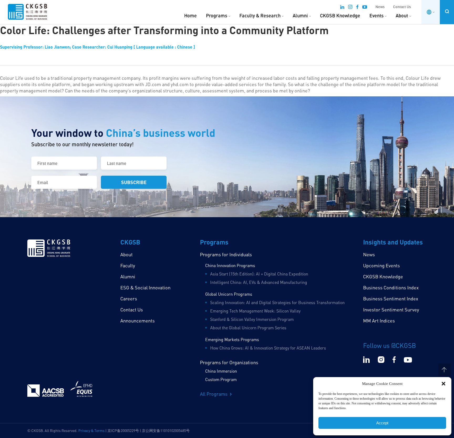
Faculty (127, 265)
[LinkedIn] (342, 7)
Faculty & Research (260, 15)
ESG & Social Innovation (145, 287)
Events (376, 15)
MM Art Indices (379, 321)
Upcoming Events (381, 265)
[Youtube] (364, 7)
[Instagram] (350, 7)
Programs (216, 15)
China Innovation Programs (230, 265)
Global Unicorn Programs (228, 294)
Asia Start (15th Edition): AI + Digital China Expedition (259, 274)
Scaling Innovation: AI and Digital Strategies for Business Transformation (277, 302)
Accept (382, 423)
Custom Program (221, 379)
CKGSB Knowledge (340, 15)
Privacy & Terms (91, 430)
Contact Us (402, 6)
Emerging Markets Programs (232, 339)
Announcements (137, 321)
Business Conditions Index (391, 287)
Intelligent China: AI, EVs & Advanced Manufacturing (258, 282)
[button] (443, 383)
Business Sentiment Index (390, 298)
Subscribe (134, 182)
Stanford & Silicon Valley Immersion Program (252, 319)
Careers (128, 298)
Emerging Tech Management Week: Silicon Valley (255, 311)
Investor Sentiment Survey (391, 309)
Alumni (300, 15)
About (402, 15)
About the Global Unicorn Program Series (248, 327)
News (380, 6)
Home (190, 15)
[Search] (447, 11)
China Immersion (221, 371)
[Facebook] (357, 7)
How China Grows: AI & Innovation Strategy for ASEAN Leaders (268, 348)
